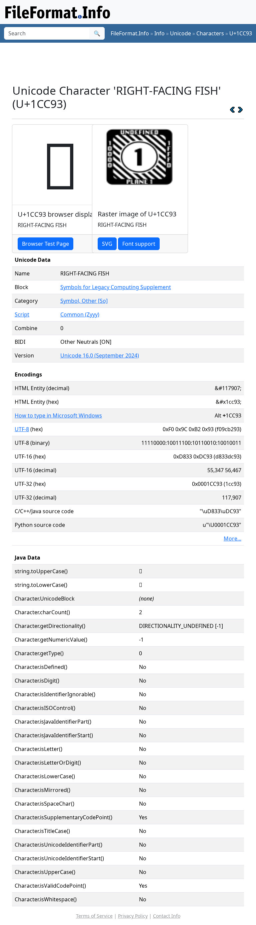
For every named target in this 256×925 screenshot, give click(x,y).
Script (22, 314)
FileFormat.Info (130, 33)
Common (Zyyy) (79, 314)
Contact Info (166, 916)
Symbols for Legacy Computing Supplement (115, 287)
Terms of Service (94, 916)
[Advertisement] (133, 63)
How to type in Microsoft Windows (58, 415)
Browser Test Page (45, 243)
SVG (107, 243)
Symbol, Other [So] (84, 300)
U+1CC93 (240, 33)
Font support (138, 243)
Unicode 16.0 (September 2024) (99, 355)
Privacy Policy (133, 916)
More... (232, 538)
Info (159, 33)
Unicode (180, 33)
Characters (210, 33)
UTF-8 (22, 429)
